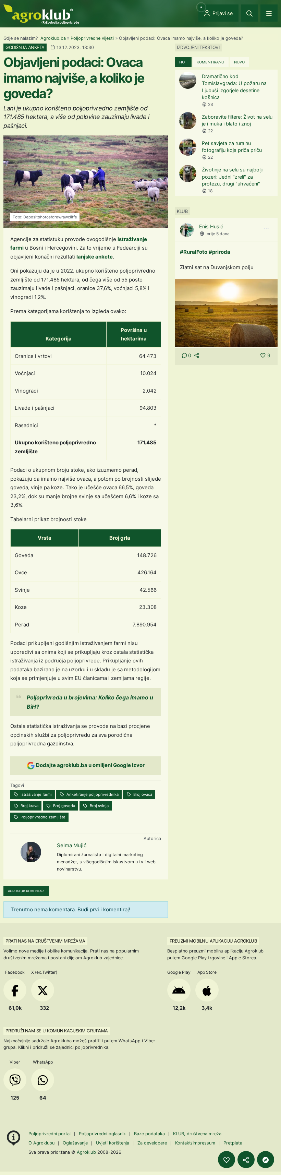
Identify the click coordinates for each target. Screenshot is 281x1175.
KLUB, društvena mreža (197, 1133)
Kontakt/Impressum (195, 1143)
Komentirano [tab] (210, 62)
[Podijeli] (246, 1159)
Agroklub (86, 1152)
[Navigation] (269, 13)
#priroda (219, 252)
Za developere (152, 1143)
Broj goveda (63, 805)
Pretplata (232, 1143)
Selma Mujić (71, 845)
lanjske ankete (94, 256)
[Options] (266, 228)
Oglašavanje (75, 1143)
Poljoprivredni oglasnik (103, 1133)
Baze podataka (150, 1133)
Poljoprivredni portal (50, 1133)
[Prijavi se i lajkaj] (226, 1159)
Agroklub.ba (53, 38)
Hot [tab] (183, 62)
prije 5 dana (218, 233)
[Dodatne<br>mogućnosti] (265, 1159)
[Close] (249, 13)
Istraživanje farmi (36, 794)
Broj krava (29, 805)
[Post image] (226, 312)
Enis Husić (211, 226)
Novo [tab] (239, 62)
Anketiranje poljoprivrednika (92, 794)
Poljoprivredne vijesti (92, 38)
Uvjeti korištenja (112, 1143)
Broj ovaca (142, 794)
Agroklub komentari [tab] (26, 891)
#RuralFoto (193, 252)
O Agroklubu (41, 1143)
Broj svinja (99, 805)
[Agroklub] (41, 14)
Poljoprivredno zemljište (42, 817)
